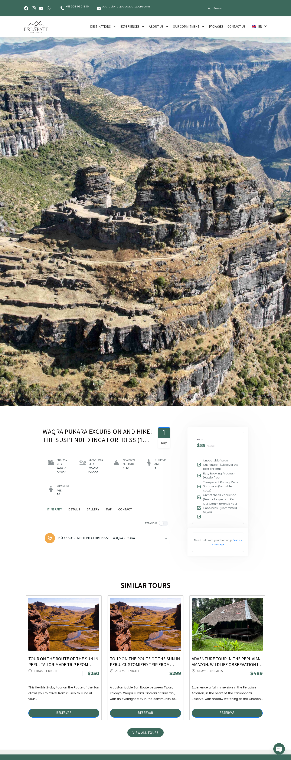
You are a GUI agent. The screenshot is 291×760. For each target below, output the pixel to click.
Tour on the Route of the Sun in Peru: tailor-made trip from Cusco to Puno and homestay (63, 661)
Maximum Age (63, 488)
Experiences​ (129, 26)
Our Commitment (186, 26)
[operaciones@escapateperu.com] (99, 8)
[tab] (54, 509)
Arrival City (62, 462)
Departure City (95, 462)
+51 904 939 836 (77, 6)
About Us (156, 26)
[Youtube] (41, 8)
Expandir (151, 523)
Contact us (236, 26)
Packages (216, 26)
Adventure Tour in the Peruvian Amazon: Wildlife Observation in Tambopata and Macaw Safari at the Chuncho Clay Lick (226, 661)
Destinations (100, 26)
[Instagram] (34, 8)
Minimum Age (160, 462)
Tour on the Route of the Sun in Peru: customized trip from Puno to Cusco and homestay (145, 661)
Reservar (63, 713)
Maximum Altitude (129, 462)
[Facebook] (26, 8)
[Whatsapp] (48, 8)
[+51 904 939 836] (62, 8)
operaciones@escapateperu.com (126, 6)
